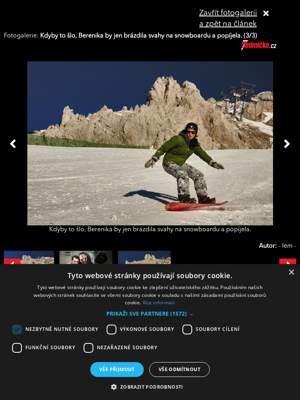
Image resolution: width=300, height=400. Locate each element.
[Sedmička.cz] (268, 49)
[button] (150, 314)
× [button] (291, 272)
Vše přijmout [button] (117, 369)
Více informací (159, 302)
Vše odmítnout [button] (179, 369)
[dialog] (150, 332)
